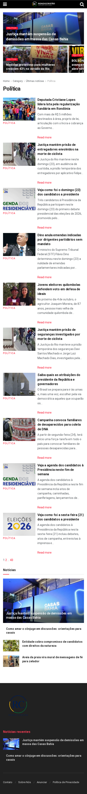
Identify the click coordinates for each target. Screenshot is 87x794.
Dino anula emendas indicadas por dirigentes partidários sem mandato (59, 239)
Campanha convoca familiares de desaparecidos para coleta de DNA (59, 424)
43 (11, 560)
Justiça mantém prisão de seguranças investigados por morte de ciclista (58, 334)
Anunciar (42, 782)
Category (18, 81)
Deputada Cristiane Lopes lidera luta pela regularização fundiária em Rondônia (58, 104)
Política (12, 28)
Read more (44, 137)
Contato (7, 782)
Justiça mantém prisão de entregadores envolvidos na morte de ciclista (57, 149)
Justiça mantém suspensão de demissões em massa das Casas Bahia (39, 615)
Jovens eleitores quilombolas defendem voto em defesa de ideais (58, 289)
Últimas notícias (35, 81)
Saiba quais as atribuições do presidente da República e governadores (58, 379)
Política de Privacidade (66, 782)
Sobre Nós (24, 782)
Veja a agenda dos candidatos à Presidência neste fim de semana (60, 469)
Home (6, 81)
